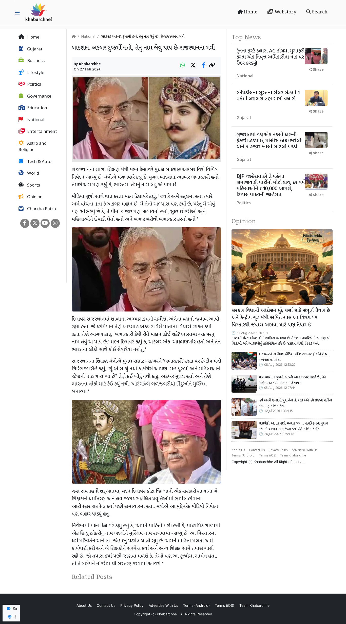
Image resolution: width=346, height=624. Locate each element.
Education (36, 108)
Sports (33, 185)
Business (35, 61)
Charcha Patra (41, 209)
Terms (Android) (243, 456)
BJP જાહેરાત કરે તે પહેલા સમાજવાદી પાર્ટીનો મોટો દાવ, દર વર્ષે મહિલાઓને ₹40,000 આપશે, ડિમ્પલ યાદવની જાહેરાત (271, 185)
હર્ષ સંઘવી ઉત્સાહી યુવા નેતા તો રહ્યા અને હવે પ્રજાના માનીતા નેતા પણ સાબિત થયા (295, 403)
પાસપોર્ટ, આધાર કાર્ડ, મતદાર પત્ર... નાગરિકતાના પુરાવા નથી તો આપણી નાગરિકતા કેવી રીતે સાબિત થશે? (293, 426)
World (32, 173)
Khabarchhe (90, 64)
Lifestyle (35, 73)
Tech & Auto (38, 162)
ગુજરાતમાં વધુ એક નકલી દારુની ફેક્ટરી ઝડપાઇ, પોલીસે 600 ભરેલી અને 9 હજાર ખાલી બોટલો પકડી (269, 141)
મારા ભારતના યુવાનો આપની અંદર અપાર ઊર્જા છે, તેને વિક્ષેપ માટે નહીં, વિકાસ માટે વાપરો (292, 380)
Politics (33, 84)
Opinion (34, 197)
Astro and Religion (32, 147)
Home (250, 12)
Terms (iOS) (267, 456)
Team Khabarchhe (293, 456)
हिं (14, 617)
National (35, 120)
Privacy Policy (278, 450)
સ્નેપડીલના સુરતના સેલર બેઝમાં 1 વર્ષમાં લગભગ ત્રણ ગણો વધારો (268, 96)
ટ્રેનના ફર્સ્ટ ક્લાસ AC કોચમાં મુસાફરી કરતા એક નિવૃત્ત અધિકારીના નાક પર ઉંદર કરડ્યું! (270, 57)
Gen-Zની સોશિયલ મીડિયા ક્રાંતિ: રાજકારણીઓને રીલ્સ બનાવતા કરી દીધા (293, 357)
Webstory (284, 12)
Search (319, 12)
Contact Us (257, 450)
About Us (238, 450)
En (14, 608)
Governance (38, 96)
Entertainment (41, 132)
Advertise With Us (305, 450)
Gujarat (34, 49)
